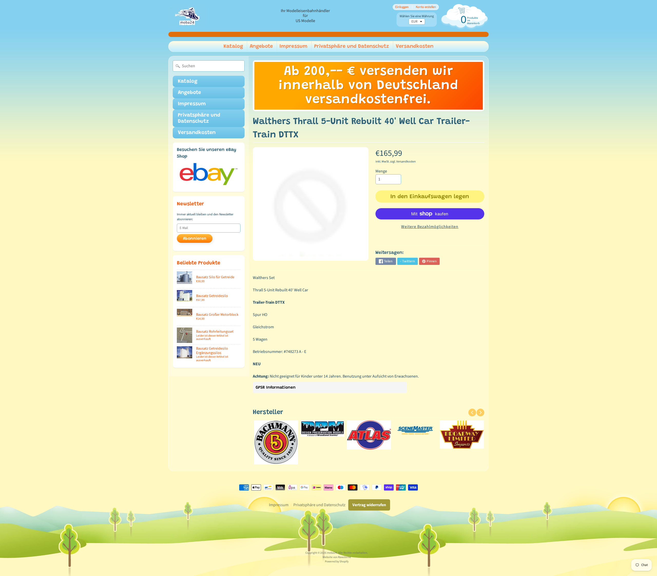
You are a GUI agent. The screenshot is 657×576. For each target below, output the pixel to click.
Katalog (233, 46)
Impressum (293, 46)
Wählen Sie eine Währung (417, 16)
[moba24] (187, 16)
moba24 (332, 553)
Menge (381, 171)
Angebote (261, 46)
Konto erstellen (426, 7)
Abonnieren (194, 239)
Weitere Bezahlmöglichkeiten (429, 226)
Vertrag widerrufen (369, 505)
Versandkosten (414, 46)
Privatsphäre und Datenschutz (351, 46)
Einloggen (402, 7)
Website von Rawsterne (337, 557)
